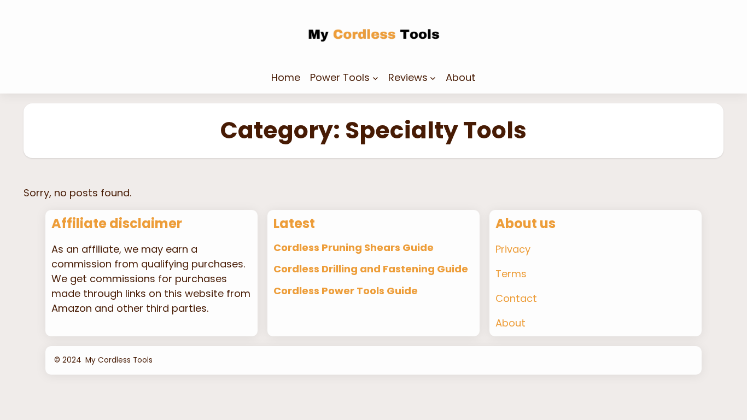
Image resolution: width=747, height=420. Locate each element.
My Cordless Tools (119, 360)
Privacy (512, 249)
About (510, 323)
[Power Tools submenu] (375, 77)
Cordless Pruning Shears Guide (353, 248)
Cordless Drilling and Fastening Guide (370, 269)
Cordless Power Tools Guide (345, 291)
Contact (516, 298)
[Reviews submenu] (433, 77)
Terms (511, 274)
